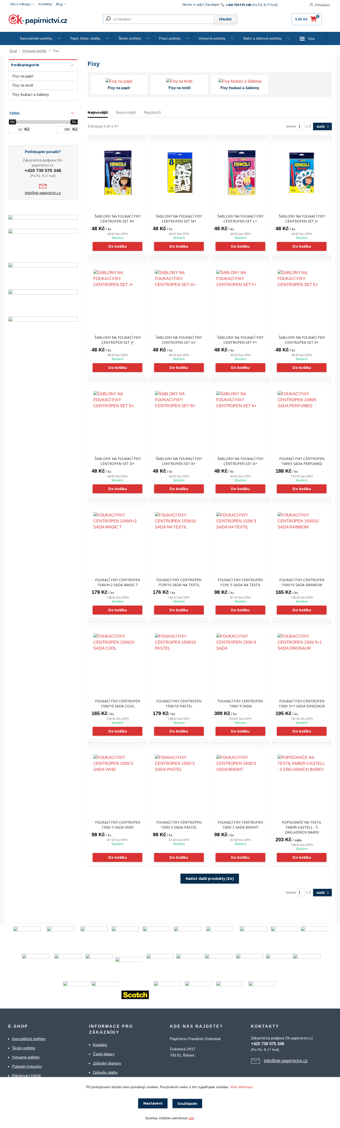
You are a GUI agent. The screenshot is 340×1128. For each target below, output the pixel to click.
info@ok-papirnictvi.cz (43, 193)
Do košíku (117, 246)
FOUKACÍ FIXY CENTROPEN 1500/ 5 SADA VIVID (117, 825)
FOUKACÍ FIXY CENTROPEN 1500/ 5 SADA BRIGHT (240, 825)
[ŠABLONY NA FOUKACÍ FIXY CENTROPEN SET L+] (240, 172)
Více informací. (242, 1087)
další (321, 126)
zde (191, 1118)
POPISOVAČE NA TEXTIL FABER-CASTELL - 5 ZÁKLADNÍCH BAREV (302, 827)
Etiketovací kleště (26, 1075)
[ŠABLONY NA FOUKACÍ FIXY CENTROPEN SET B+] (179, 415)
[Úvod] (38, 19)
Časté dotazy (103, 1054)
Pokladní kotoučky (27, 1066)
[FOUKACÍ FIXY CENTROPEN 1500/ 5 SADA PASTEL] (179, 778)
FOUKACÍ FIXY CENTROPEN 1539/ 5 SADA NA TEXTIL (240, 582)
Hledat (225, 19)
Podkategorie (25, 64)
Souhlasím (187, 1103)
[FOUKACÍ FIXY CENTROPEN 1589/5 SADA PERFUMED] (302, 415)
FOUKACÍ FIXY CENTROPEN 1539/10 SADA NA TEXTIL (178, 582)
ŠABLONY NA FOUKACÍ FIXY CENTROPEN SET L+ (240, 219)
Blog (59, 4)
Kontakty (45, 4)
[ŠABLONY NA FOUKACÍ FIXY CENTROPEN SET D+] (118, 415)
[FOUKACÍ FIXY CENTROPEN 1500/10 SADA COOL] (118, 657)
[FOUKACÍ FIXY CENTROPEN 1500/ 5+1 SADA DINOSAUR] (302, 657)
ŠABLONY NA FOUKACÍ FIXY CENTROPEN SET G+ (179, 340)
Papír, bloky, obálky (85, 38)
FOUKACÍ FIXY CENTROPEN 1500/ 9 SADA (240, 703)
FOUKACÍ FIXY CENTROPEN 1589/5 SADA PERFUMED (301, 461)
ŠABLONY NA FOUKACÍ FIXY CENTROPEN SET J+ (302, 219)
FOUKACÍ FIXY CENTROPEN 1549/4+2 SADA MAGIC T (117, 582)
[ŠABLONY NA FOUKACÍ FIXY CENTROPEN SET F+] (240, 294)
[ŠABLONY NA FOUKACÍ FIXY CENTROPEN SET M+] (179, 172)
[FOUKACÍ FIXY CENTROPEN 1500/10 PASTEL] (179, 657)
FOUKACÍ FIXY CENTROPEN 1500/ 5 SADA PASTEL (178, 825)
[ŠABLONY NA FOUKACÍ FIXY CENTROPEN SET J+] (302, 172)
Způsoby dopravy (107, 1063)
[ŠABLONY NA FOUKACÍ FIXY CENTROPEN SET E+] (302, 294)
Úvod (13, 51)
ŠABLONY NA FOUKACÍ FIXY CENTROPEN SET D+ (118, 461)
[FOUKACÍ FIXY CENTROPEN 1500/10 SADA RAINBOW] (302, 536)
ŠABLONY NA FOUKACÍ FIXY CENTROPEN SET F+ (240, 340)
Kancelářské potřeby (36, 38)
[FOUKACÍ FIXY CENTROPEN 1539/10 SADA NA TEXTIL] (179, 536)
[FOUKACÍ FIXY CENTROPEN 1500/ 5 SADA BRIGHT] (240, 778)
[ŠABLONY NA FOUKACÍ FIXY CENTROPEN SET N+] (118, 172)
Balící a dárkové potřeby (262, 38)
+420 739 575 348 (238, 4)
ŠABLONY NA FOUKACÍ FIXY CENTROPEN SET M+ (179, 219)
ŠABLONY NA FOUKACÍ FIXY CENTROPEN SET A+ (240, 461)
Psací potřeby (170, 38)
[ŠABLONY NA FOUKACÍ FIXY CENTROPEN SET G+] (179, 294)
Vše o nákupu (20, 4)
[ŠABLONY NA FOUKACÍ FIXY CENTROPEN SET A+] (240, 415)
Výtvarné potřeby (212, 38)
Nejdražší (152, 112)
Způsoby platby (105, 1072)
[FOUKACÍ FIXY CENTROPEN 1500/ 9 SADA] (240, 657)
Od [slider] (12, 122)
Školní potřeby (129, 38)
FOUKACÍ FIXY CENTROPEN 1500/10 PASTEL (178, 703)
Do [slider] (74, 122)
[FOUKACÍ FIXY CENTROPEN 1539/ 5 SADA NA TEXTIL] (240, 536)
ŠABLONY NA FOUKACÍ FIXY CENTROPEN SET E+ (302, 340)
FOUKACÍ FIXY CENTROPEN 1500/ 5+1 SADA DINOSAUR (302, 703)
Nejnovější (98, 112)
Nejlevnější (126, 112)
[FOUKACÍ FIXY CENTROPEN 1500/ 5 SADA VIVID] (118, 778)
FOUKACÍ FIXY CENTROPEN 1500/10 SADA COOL (117, 703)
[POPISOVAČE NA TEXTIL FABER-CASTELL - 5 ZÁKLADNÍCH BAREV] (302, 778)
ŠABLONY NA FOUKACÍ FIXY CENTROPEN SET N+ (118, 219)
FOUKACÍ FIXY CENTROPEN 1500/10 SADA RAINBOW (301, 582)
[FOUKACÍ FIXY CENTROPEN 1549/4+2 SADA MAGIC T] (118, 536)
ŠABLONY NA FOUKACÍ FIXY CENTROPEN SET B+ (179, 461)
